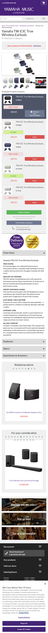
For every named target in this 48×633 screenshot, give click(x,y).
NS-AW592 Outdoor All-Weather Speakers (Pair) (24, 412)
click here (37, 46)
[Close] (45, 583)
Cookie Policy (23, 613)
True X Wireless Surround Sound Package (24, 481)
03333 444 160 (10, 3)
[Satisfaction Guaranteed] (31, 241)
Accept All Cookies (24, 629)
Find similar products (24, 222)
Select (35, 137)
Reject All (24, 623)
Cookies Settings (24, 617)
